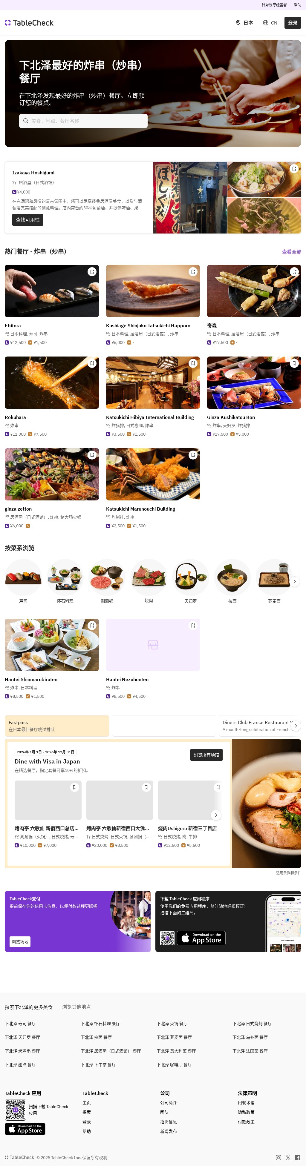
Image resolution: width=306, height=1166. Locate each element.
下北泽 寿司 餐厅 (20, 1023)
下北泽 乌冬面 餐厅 (250, 1037)
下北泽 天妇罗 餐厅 (22, 1037)
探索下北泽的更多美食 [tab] (29, 1007)
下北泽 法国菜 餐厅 (250, 1051)
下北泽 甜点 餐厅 (20, 1064)
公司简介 (168, 1102)
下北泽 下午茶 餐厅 (98, 1064)
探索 (86, 1112)
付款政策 (246, 1121)
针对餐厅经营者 (274, 5)
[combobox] (83, 121)
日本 (248, 23)
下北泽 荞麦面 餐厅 (174, 1037)
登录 (293, 23)
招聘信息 (168, 1121)
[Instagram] (278, 1157)
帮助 (297, 5)
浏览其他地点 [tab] (76, 1007)
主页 (86, 1102)
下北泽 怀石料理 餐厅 (100, 1023)
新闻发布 (168, 1131)
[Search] (26, 121)
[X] (288, 1157)
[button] (29, 334)
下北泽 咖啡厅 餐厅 (174, 1064)
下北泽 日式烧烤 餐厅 (252, 1023)
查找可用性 (28, 220)
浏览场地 (20, 941)
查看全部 (291, 252)
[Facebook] (297, 1157)
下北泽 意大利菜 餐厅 (176, 1051)
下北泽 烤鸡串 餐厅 (22, 1051)
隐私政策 (246, 1112)
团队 (164, 1112)
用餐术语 (246, 1102)
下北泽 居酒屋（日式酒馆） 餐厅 (111, 1051)
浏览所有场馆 (206, 755)
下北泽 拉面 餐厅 (96, 1037)
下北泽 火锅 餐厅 (172, 1023)
